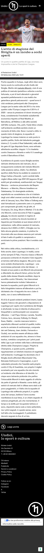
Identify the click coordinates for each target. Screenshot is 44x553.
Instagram (5, 484)
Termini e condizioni (8, 469)
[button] (40, 6)
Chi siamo (5, 460)
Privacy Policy (6, 472)
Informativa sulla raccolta (13, 524)
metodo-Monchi (24, 88)
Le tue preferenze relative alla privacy (24, 520)
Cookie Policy (6, 474)
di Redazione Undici (9, 72)
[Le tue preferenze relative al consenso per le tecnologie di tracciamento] (40, 549)
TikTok (3, 492)
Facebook (5, 487)
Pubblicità (5, 466)
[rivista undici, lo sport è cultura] (19, 6)
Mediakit (4, 463)
